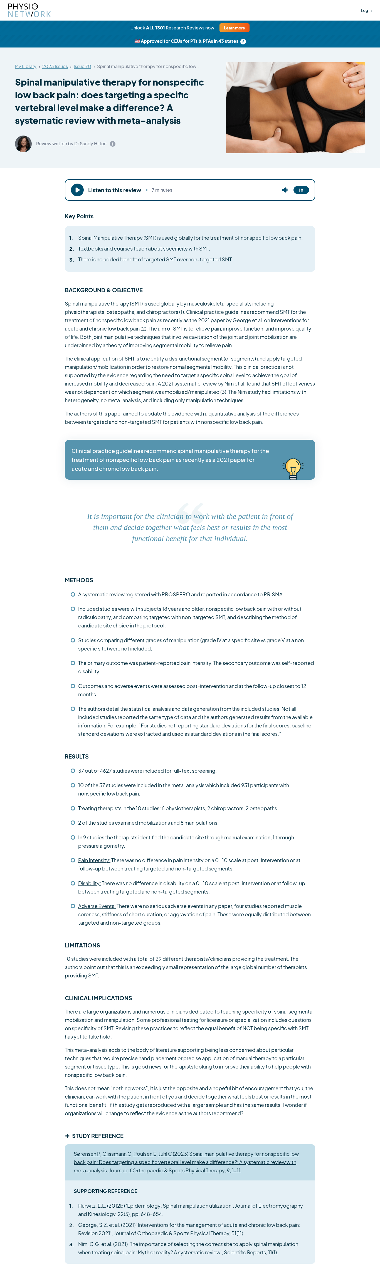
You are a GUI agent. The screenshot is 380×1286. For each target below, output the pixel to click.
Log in (366, 10)
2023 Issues (55, 66)
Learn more (234, 27)
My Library (25, 66)
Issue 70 (82, 66)
